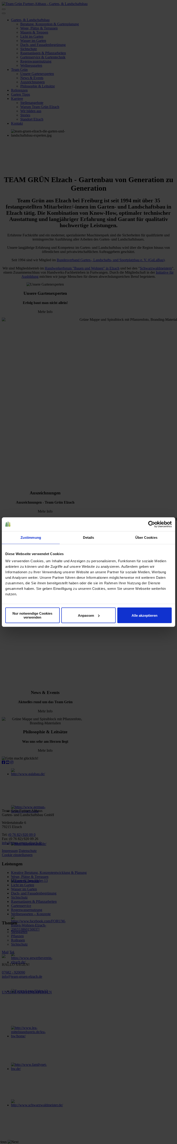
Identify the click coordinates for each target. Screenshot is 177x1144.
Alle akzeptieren (144, 615)
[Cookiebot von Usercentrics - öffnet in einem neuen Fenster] (151, 524)
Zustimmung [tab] (31, 537)
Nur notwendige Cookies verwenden (32, 615)
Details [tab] (88, 537)
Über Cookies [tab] (146, 537)
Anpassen (86, 615)
